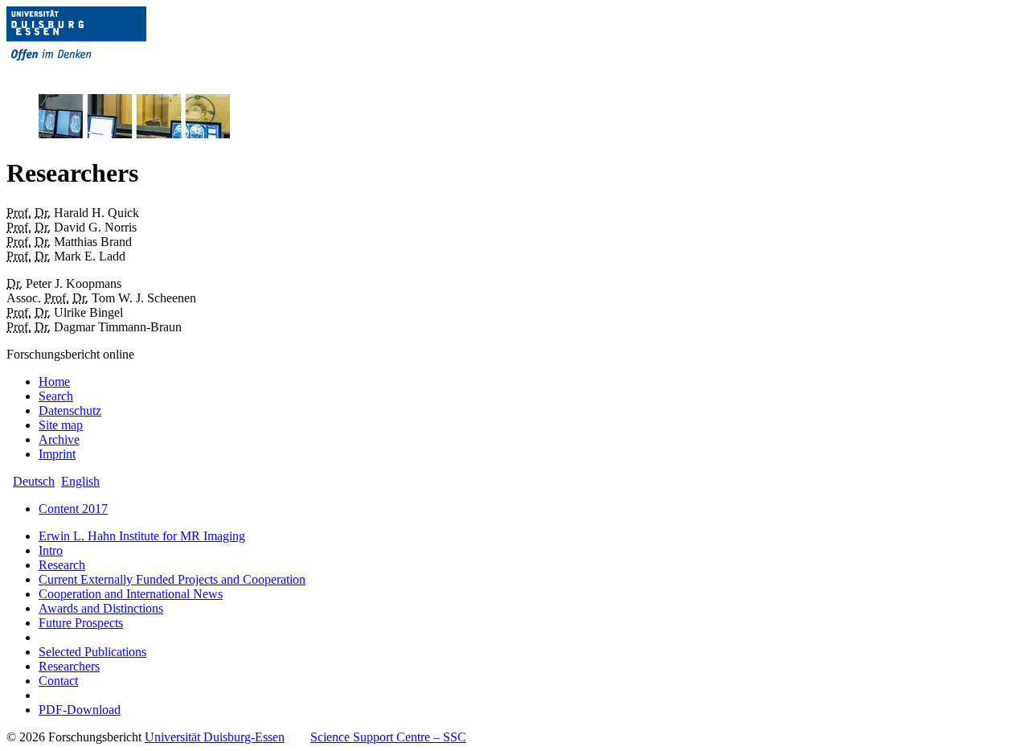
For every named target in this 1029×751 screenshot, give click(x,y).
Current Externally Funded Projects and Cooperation (172, 579)
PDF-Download (80, 709)
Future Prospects (81, 623)
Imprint (57, 454)
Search (56, 396)
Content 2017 (73, 508)
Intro (51, 550)
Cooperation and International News (131, 594)
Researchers (69, 666)
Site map (61, 425)
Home (54, 381)
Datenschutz (70, 410)
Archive (59, 439)
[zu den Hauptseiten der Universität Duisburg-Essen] (98, 73)
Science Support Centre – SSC (388, 737)
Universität (215, 737)
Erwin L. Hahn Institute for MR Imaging (142, 536)
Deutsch (34, 481)
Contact (58, 680)
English (80, 481)
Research (62, 565)
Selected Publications (92, 652)
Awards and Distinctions (101, 608)
